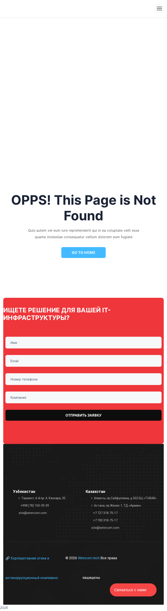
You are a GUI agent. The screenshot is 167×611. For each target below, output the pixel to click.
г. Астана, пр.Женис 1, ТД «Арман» (116, 505)
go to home (83, 252)
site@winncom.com (33, 513)
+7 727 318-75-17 (105, 513)
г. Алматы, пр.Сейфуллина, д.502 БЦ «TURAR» (124, 498)
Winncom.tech (89, 558)
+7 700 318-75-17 (105, 520)
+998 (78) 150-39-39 (34, 505)
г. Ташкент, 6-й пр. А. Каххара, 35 (42, 498)
